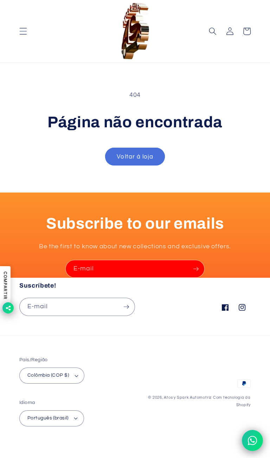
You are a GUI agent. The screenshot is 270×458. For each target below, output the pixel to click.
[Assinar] (195, 269)
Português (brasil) (48, 417)
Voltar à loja (135, 157)
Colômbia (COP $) (48, 375)
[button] (23, 31)
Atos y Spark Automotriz (188, 397)
